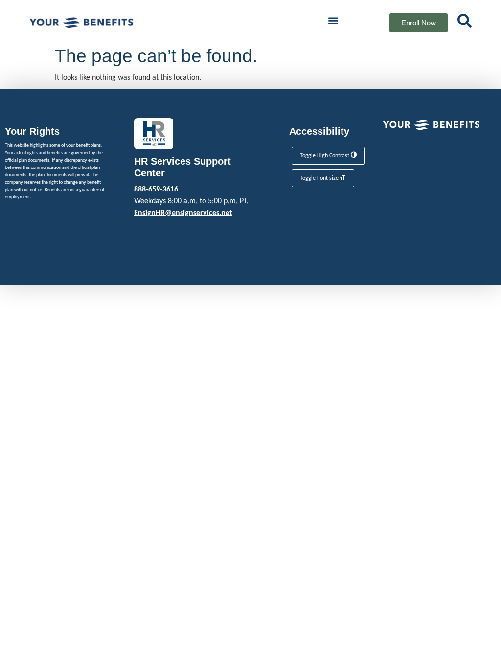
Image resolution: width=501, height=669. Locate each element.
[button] (333, 20)
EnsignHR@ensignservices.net (183, 213)
